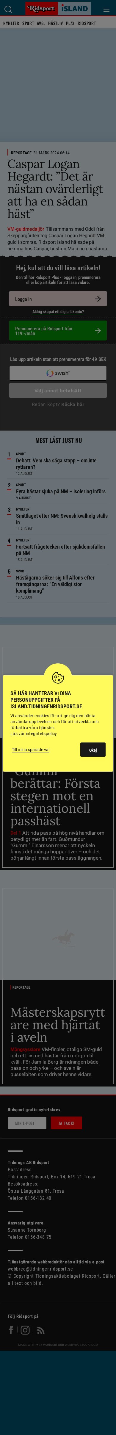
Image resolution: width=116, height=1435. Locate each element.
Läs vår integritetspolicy (33, 733)
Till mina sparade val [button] (30, 749)
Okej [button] (93, 750)
